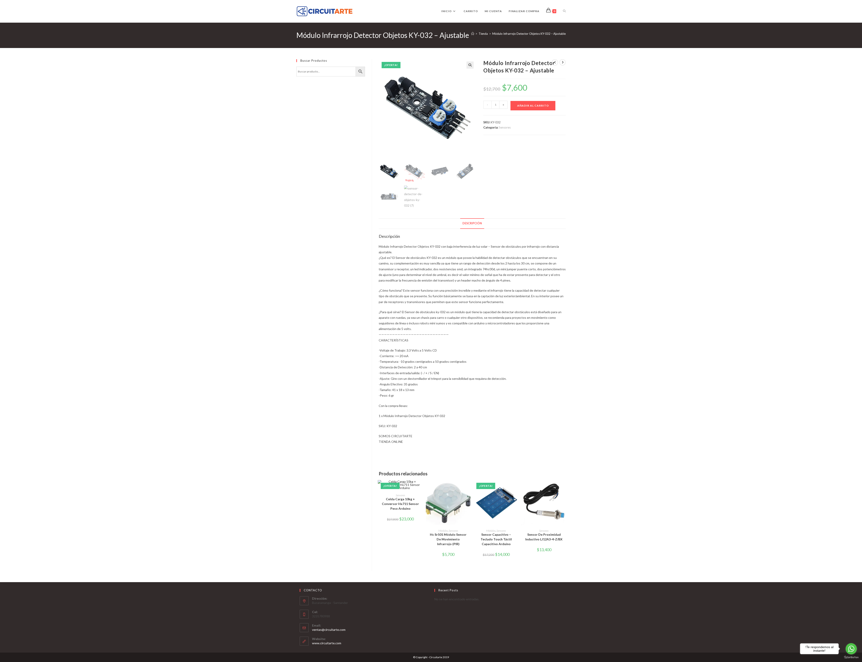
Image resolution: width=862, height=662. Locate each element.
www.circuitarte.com (326, 643)
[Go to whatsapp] (851, 648)
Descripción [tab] (472, 223)
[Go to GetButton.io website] (851, 657)
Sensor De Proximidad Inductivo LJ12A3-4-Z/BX (544, 537)
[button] (470, 65)
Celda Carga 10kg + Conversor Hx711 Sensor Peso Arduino (400, 503)
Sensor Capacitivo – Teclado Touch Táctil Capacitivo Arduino (496, 539)
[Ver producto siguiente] (562, 62)
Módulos (443, 530)
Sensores (505, 127)
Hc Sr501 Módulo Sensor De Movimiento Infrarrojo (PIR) (448, 539)
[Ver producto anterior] (555, 62)
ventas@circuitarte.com (328, 629)
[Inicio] (472, 33)
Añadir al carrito (533, 105)
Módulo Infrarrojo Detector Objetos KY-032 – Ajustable (529, 33)
